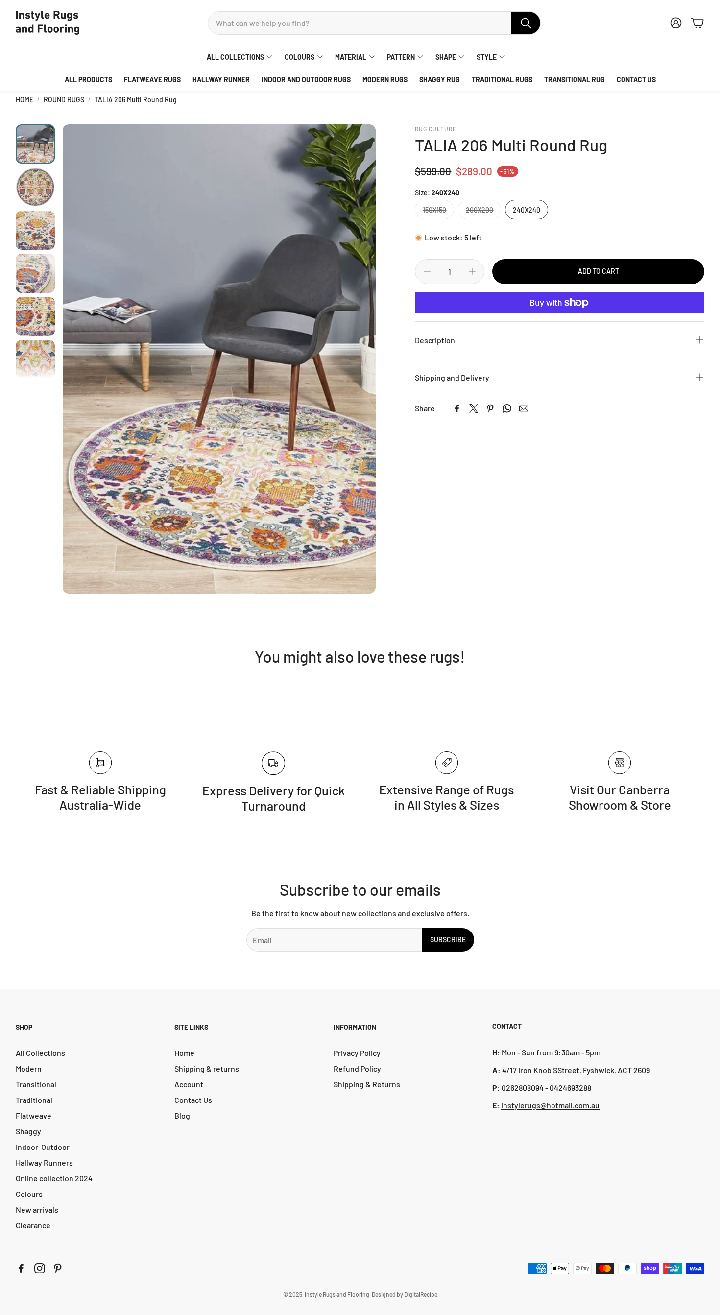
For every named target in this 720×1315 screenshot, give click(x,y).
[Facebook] (457, 408)
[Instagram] (39, 1268)
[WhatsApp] (507, 408)
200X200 (479, 210)
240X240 (526, 210)
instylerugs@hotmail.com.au (550, 1105)
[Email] (523, 408)
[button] (374, 23)
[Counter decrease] (427, 271)
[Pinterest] (490, 408)
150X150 (434, 210)
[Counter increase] (472, 271)
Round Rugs (64, 100)
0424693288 (570, 1087)
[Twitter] (473, 408)
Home (24, 100)
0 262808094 (523, 1087)
